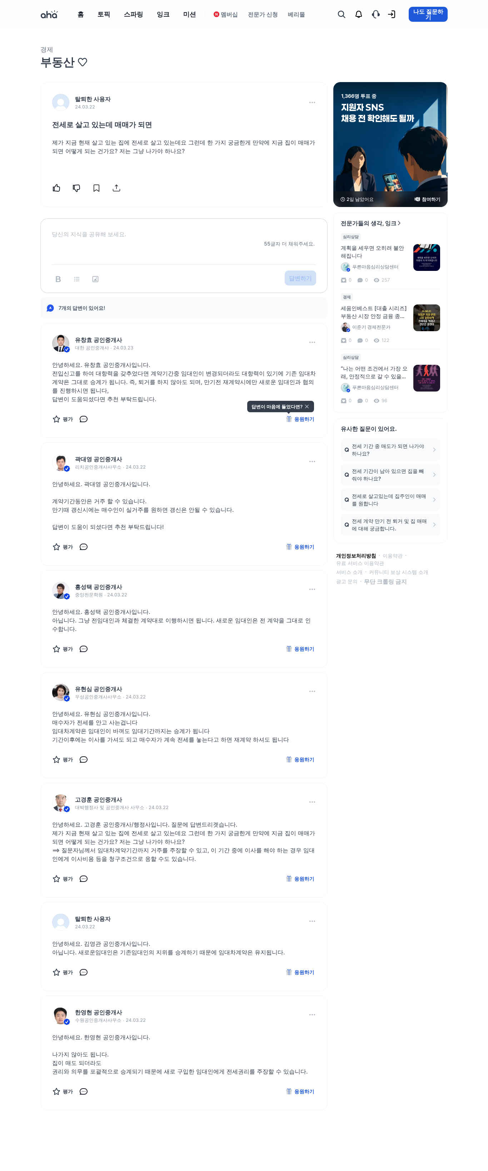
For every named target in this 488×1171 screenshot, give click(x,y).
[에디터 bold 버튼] (58, 279)
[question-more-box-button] (312, 102)
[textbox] (184, 228)
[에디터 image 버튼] (95, 279)
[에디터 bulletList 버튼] (76, 279)
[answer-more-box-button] (312, 342)
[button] (312, 102)
